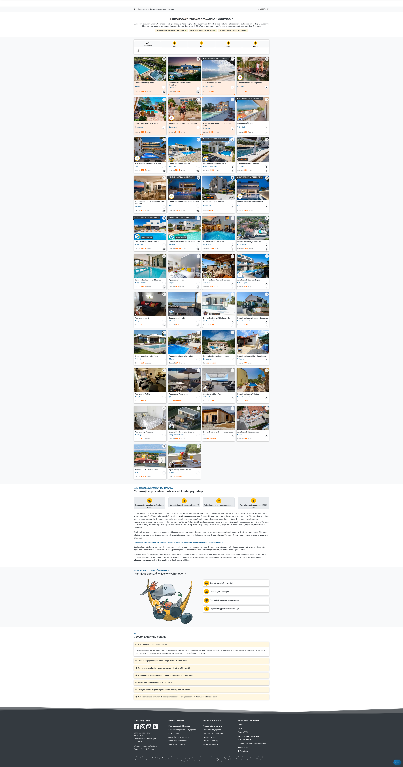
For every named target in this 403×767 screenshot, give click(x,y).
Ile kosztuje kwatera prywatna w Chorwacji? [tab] (155, 682)
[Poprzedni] (137, 69)
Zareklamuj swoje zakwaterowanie (252, 744)
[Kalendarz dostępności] (164, 92)
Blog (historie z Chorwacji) (213, 733)
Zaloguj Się (243, 747)
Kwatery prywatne (143, 9)
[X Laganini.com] (155, 727)
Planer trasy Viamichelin (177, 741)
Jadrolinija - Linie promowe (178, 737)
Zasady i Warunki (140, 749)
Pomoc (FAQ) (243, 732)
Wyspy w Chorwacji (210, 744)
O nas (240, 728)
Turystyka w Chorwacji (176, 744)
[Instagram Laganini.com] (142, 727)
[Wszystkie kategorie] (138, 50)
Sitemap (151, 749)
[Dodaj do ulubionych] (164, 59)
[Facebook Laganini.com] (136, 727)
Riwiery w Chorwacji (210, 741)
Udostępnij (264, 9)
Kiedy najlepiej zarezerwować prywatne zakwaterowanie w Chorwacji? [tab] (166, 675)
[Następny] (162, 69)
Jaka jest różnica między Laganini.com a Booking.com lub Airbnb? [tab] (164, 690)
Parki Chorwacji (174, 733)
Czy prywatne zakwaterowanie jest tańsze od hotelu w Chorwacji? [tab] (164, 668)
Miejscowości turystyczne (212, 726)
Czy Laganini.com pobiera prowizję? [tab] (152, 644)
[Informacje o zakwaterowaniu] (164, 87)
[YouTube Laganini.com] (148, 727)
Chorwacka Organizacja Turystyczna (182, 730)
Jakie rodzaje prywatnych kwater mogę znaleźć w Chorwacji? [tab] (162, 661)
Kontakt (240, 725)
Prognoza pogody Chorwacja (179, 726)
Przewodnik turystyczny (212, 730)
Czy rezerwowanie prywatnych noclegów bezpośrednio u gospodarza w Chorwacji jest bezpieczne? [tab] (177, 697)
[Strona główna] (135, 9)
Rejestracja (243, 751)
